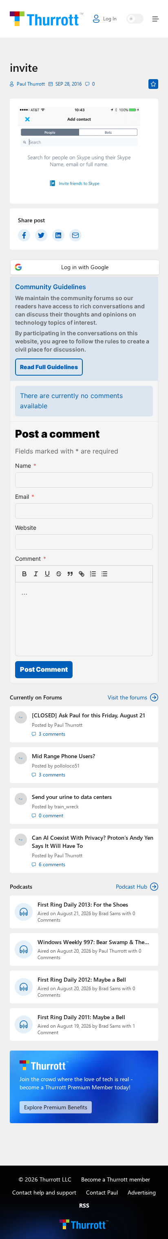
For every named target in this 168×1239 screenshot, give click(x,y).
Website (25, 527)
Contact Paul (102, 1192)
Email (24, 496)
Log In (110, 18)
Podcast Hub (131, 886)
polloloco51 (67, 766)
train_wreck (66, 806)
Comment (30, 558)
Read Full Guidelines (49, 366)
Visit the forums (127, 697)
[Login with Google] (85, 267)
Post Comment (44, 669)
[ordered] (93, 574)
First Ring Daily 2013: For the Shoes (83, 904)
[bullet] (104, 574)
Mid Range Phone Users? (63, 756)
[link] (116, 574)
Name (25, 465)
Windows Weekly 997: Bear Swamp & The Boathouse (91, 942)
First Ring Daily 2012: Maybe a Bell (82, 979)
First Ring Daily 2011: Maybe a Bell (81, 1017)
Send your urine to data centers (72, 797)
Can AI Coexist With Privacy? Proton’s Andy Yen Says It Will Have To (92, 842)
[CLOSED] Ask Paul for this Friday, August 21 (88, 715)
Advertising (142, 1192)
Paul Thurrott (31, 84)
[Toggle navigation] (153, 18)
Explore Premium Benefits (55, 1107)
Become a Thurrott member (115, 1179)
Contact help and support (44, 1192)
